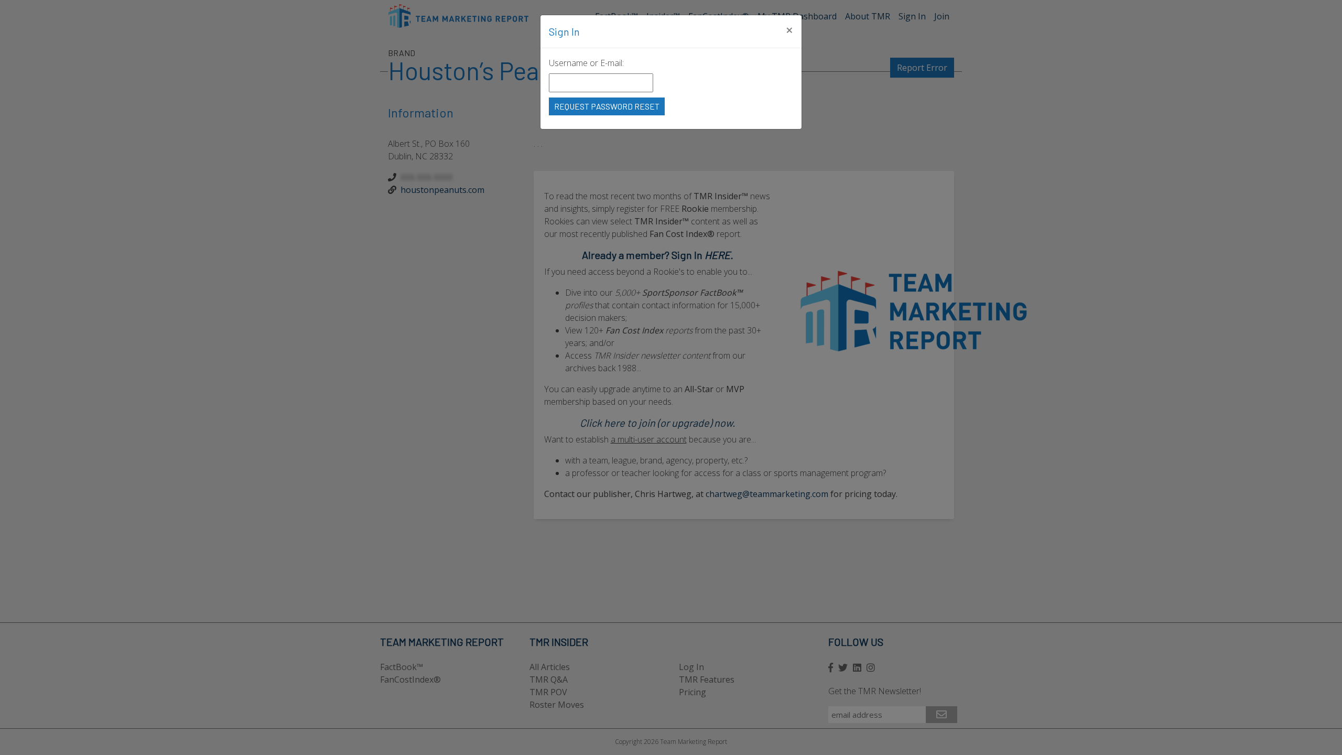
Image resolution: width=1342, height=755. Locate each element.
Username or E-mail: (586, 63)
